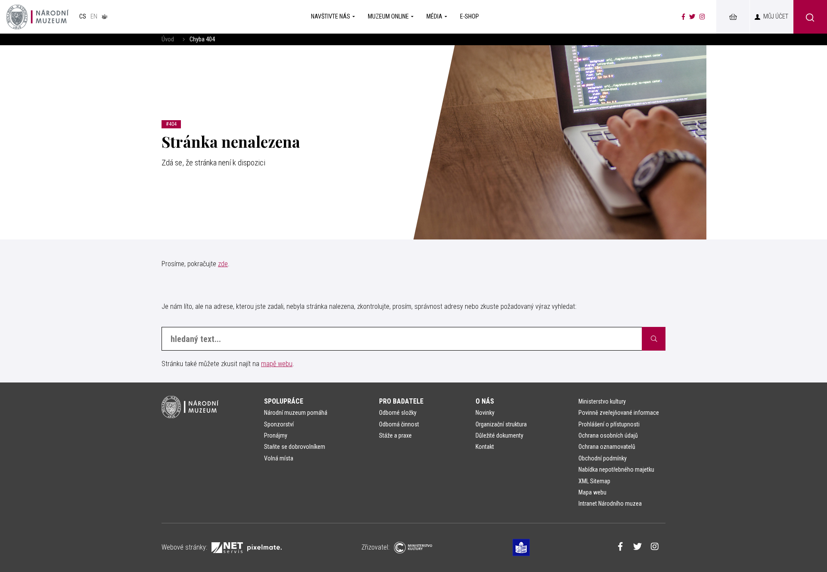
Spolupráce (283, 401)
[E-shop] (732, 17)
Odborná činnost (399, 424)
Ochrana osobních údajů (608, 435)
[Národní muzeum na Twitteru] (692, 17)
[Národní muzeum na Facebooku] (683, 17)
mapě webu (276, 364)
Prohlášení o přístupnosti (609, 424)
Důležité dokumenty (499, 435)
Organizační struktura (501, 424)
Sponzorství (279, 424)
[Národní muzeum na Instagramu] (702, 17)
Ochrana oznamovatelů (606, 446)
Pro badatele (401, 401)
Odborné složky (398, 412)
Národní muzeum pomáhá (295, 412)
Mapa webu (592, 492)
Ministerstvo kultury (602, 401)
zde (223, 264)
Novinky (485, 412)
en (93, 16)
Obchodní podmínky (602, 458)
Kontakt (485, 446)
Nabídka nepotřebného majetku (616, 469)
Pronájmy (275, 435)
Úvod (168, 39)
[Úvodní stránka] (37, 17)
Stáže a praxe (395, 435)
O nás (485, 401)
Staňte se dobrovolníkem (294, 446)
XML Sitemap (594, 481)
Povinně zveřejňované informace (618, 412)
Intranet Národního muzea (610, 503)
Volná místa (278, 458)
